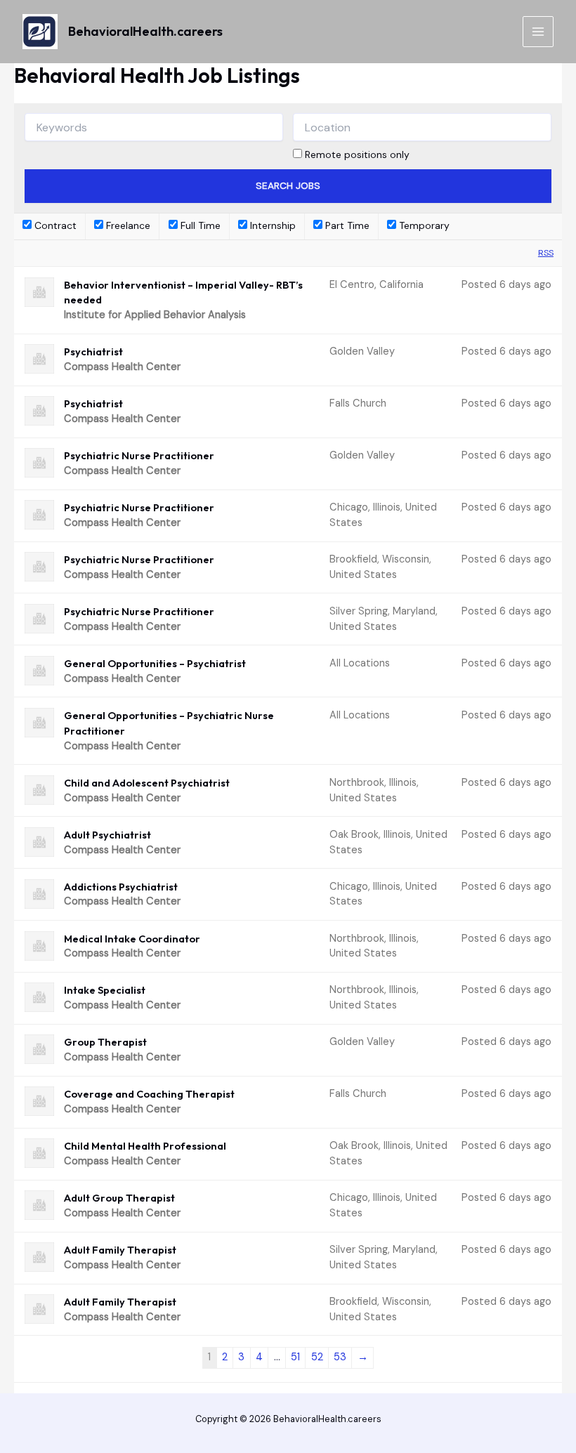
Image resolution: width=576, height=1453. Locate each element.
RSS (546, 252)
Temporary (423, 225)
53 (340, 1357)
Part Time (345, 225)
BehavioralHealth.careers (145, 31)
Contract (54, 225)
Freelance (126, 225)
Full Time (199, 225)
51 (295, 1357)
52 (317, 1357)
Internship (271, 225)
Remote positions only (357, 154)
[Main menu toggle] (538, 31)
